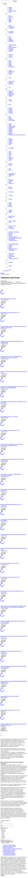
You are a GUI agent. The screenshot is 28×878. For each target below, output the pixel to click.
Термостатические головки (9, 853)
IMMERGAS (12, 71)
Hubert (10, 65)
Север (10, 246)
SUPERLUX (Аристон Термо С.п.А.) (17, 134)
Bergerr (10, 19)
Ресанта (10, 233)
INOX (10, 74)
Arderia (10, 7)
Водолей (11, 188)
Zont (10, 168)
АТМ (10, 176)
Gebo (10, 55)
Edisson (10, 38)
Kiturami (11, 82)
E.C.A (10, 36)
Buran (10, 21)
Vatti (10, 155)
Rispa (10, 117)
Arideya (10, 8)
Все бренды (6, 270)
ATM (10, 12)
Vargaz (10, 154)
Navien (10, 99)
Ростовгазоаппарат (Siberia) (15, 237)
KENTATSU (11, 81)
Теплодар (11, 254)
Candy (10, 25)
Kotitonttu (11, 83)
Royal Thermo (12, 120)
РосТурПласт (12, 239)
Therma (10, 142)
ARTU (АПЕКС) (12, 10)
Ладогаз (10, 210)
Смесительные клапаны (8, 852)
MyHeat (10, 95)
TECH (10, 138)
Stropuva (11, 133)
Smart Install (11, 127)
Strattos (10, 132)
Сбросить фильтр (9, 841)
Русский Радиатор (13, 240)
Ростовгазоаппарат (13, 236)
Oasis (10, 104)
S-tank (10, 123)
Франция (11, 262)
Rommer (10, 119)
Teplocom (11, 139)
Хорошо (2, 875)
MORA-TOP (11, 93)
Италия (10, 199)
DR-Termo (11, 32)
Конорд (10, 206)
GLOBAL (11, 57)
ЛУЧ (10, 212)
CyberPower (11, 27)
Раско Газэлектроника (14, 231)
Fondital (10, 51)
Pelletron (11, 108)
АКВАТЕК (11, 174)
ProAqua (11, 109)
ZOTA (10, 170)
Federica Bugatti (12, 44)
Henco (10, 63)
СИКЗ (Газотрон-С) (13, 248)
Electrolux (11, 40)
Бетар (10, 182)
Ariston (10, 9)
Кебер (10, 202)
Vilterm (10, 159)
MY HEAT (11, 94)
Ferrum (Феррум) (12, 47)
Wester (10, 165)
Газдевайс (11, 191)
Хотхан (10, 265)
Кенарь (10, 203)
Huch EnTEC (12, 66)
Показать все (4, 730)
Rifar (10, 116)
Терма (10, 257)
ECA (10, 37)
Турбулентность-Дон (13, 258)
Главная (2, 273)
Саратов (11, 245)
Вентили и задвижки (8, 847)
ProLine (10, 110)
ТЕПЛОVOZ (12, 253)
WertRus (10, 163)
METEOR (11, 91)
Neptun (10, 100)
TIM (10, 144)
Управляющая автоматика (9, 854)
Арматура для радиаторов (9, 845)
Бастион (11, 179)
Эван (10, 269)
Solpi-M (10, 128)
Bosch (10, 20)
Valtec (10, 153)
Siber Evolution (12, 126)
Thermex (11, 143)
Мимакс (10, 217)
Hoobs (10, 64)
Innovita (10, 72)
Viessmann (11, 157)
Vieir (10, 156)
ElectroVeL (11, 41)
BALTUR (11, 17)
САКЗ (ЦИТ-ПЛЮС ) (14, 244)
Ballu (10, 15)
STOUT (10, 131)
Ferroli (10, 46)
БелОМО (11, 180)
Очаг (10, 222)
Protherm (11, 111)
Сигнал (10, 247)
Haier (10, 60)
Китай (10, 205)
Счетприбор (11, 250)
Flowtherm (11, 49)
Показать (3, 841)
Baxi (10, 18)
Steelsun (10, 129)
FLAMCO (11, 48)
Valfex (10, 151)
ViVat (10, 160)
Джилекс (11, 195)
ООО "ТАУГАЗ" (12, 220)
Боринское (11, 183)
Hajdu (10, 61)
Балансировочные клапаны (9, 846)
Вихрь (10, 186)
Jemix (10, 77)
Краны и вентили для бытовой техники (12, 848)
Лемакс (10, 211)
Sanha (10, 125)
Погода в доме (12, 225)
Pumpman (11, 112)
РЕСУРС (11, 234)
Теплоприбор (12, 256)
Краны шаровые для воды (9, 849)
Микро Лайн (12, 216)
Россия (10, 235)
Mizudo (10, 92)
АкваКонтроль (12, 173)
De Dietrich (11, 31)
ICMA (10, 70)
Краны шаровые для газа (9, 851)
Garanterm (11, 54)
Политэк (11, 227)
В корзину (3, 302)
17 (1, 735)
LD (9, 87)
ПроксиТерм (12, 228)
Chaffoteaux (11, 26)
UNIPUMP (11, 148)
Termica (10, 140)
